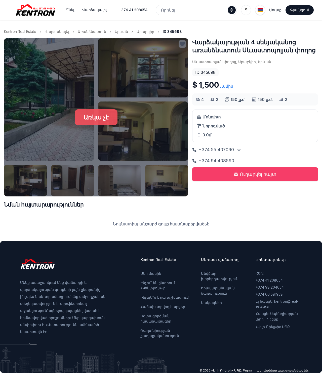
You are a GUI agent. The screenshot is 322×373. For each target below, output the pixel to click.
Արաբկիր (145, 31)
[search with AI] (232, 10)
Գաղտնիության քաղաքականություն (159, 333)
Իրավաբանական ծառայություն (218, 290)
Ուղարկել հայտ (258, 174)
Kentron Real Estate (20, 31)
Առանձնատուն (92, 31)
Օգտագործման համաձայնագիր (155, 318)
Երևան (121, 31)
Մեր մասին (150, 273)
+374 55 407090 (216, 149)
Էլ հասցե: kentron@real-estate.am (277, 303)
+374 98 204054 (270, 287)
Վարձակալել (57, 31)
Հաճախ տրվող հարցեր (162, 306)
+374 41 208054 (133, 10)
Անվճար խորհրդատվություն (219, 276)
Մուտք (275, 10)
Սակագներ (211, 302)
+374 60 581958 (269, 294)
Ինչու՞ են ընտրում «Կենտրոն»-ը (157, 285)
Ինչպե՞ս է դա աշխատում (164, 297)
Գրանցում (299, 10)
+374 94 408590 (216, 160)
